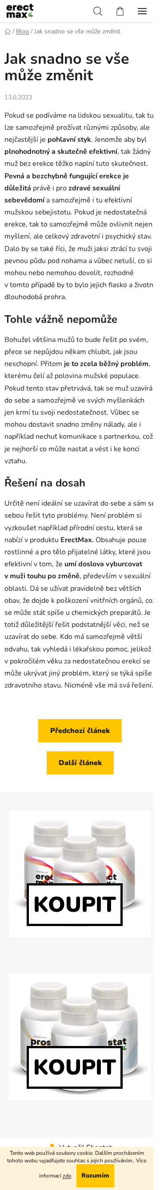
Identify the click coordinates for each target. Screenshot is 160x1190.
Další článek (80, 763)
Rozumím (95, 1175)
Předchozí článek (80, 731)
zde (67, 1175)
